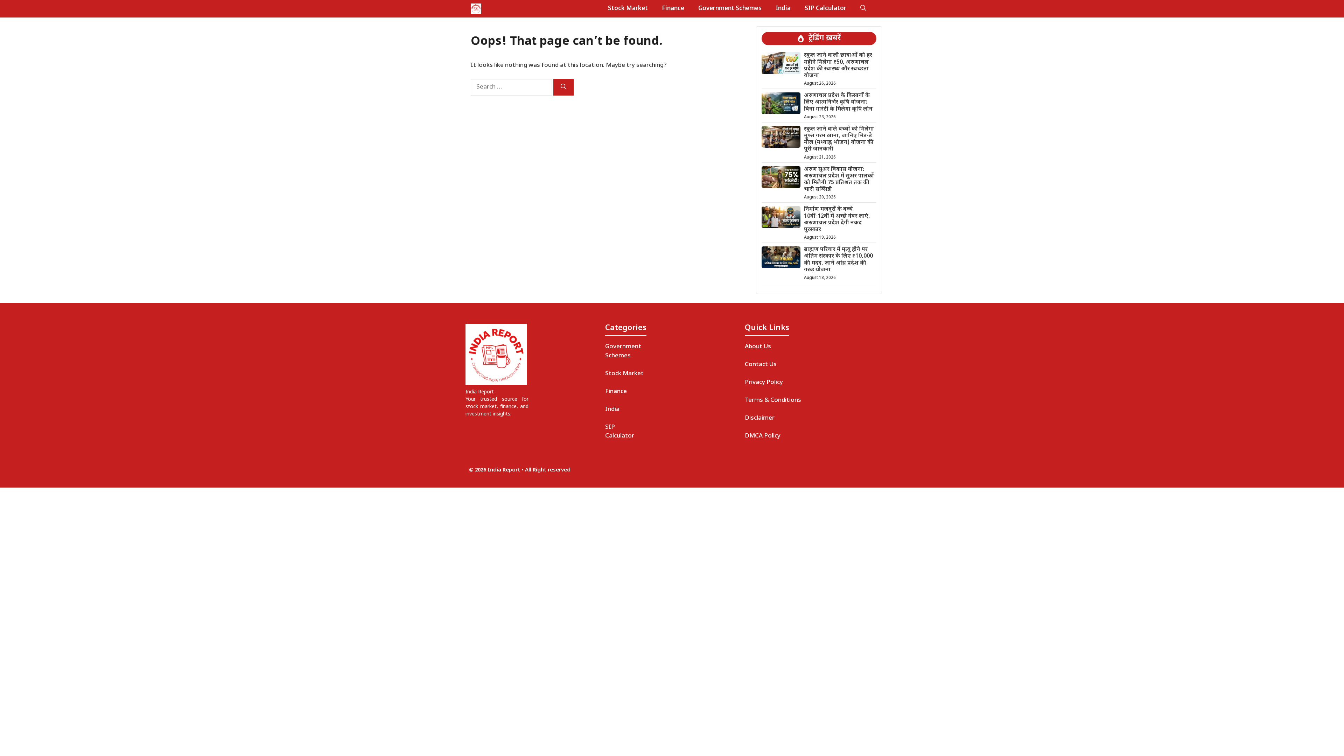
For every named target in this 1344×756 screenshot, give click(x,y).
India (783, 9)
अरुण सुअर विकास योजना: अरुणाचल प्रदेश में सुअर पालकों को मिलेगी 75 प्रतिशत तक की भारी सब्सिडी (839, 180)
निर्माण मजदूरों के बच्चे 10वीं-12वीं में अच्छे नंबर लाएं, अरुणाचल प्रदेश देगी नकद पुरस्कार (837, 219)
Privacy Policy (764, 382)
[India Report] (476, 9)
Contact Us (761, 365)
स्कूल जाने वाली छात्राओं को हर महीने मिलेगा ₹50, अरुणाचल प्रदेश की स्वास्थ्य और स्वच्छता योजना (838, 65)
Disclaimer (760, 418)
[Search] (563, 87)
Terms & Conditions (773, 400)
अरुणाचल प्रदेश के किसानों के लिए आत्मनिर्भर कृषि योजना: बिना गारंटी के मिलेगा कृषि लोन (838, 102)
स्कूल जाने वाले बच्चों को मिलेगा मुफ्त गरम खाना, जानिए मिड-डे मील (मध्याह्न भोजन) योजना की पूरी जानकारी (839, 139)
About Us (758, 347)
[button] (863, 9)
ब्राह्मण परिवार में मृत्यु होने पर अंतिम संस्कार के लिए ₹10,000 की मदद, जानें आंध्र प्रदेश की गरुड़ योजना (838, 260)
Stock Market (628, 9)
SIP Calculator (825, 9)
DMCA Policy (762, 436)
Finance (673, 9)
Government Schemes (730, 9)
